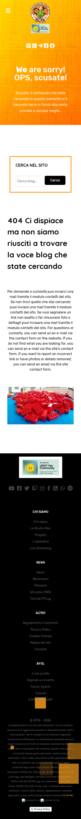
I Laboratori (40, 541)
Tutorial (40, 693)
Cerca (55, 180)
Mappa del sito (40, 643)
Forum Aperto (40, 687)
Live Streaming (40, 548)
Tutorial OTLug (40, 599)
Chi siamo (40, 522)
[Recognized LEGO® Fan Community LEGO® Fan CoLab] (40, 467)
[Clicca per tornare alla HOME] (40, 405)
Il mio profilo (40, 673)
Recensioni (40, 579)
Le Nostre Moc (40, 528)
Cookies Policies (40, 636)
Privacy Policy (41, 630)
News (40, 572)
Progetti (40, 535)
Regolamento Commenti (40, 623)
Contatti (41, 649)
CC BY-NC (68, 795)
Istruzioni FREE (40, 592)
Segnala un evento (40, 680)
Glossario (40, 585)
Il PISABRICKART (41, 700)
